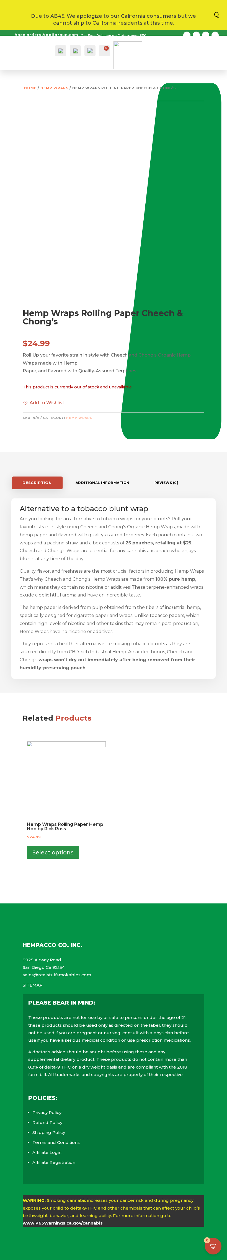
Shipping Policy (48, 1132)
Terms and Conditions (56, 1142)
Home (30, 88)
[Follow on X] (196, 35)
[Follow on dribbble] (215, 35)
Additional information (103, 483)
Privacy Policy (46, 1112)
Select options (53, 852)
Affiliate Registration (53, 1162)
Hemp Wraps (54, 88)
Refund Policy (47, 1122)
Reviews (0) (166, 483)
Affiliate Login (46, 1152)
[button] (43, 402)
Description (37, 482)
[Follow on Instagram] (205, 35)
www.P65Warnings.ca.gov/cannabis (63, 1223)
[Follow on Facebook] (186, 35)
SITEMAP (33, 985)
